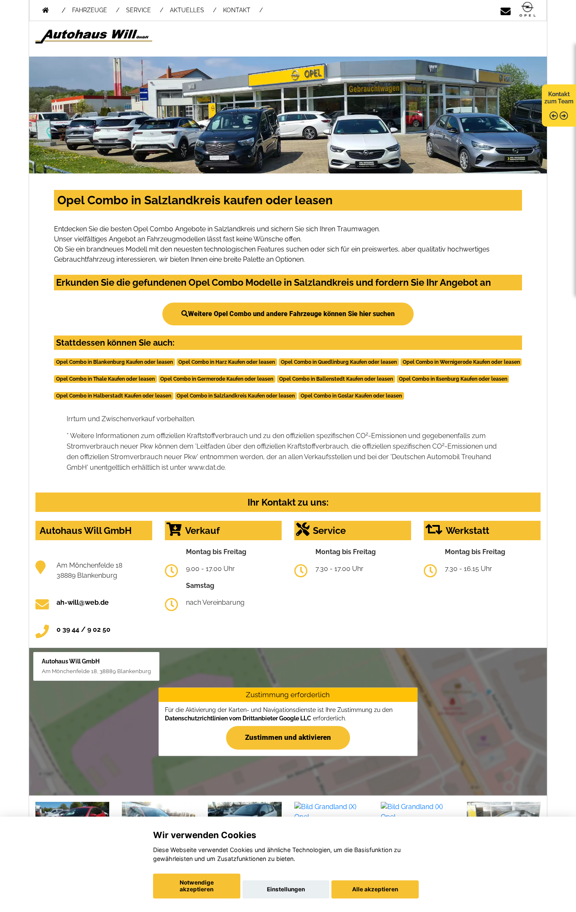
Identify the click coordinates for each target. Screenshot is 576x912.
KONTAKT (236, 10)
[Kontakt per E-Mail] (506, 10)
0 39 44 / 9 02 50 (83, 629)
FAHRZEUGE (89, 10)
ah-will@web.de (83, 602)
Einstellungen (286, 889)
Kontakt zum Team (558, 98)
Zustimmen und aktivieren (288, 737)
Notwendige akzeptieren (197, 886)
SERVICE (138, 10)
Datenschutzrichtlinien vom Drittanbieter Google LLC (238, 718)
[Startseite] (527, 10)
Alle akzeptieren (375, 889)
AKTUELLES (187, 10)
